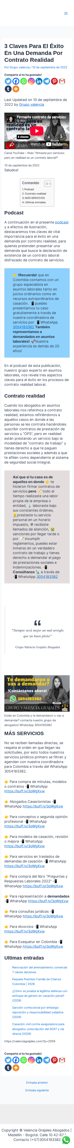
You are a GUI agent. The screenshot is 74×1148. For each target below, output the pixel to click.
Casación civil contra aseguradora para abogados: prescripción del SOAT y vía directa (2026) (38, 1028)
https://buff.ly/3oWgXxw (24, 791)
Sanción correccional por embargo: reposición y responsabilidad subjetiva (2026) (37, 1012)
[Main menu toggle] (66, 13)
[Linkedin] (39, 81)
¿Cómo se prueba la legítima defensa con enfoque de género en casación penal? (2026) (39, 995)
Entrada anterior (37, 1082)
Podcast (29, 189)
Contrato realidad (35, 193)
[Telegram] (46, 81)
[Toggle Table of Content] (45, 183)
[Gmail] (62, 81)
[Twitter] (8, 81)
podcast (62, 222)
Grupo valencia (31, 104)
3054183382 (23, 327)
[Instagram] (31, 81)
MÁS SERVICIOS (35, 197)
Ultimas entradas (35, 202)
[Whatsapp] (23, 81)
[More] (15, 88)
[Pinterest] (54, 81)
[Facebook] (15, 81)
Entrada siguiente (37, 1090)
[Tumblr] (8, 88)
